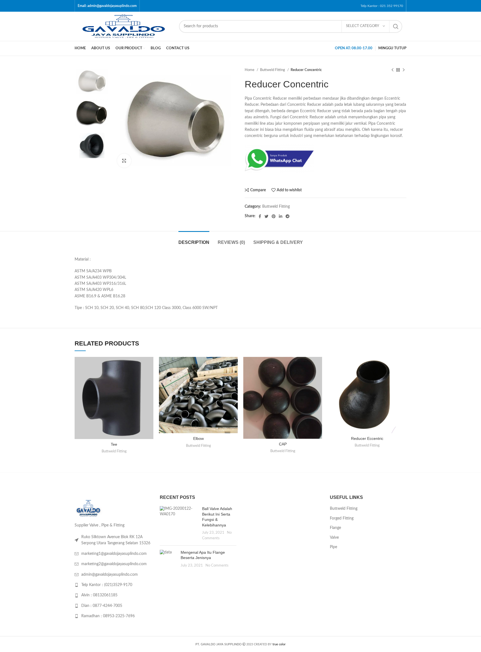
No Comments (217, 565)
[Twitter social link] (266, 216)
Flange (335, 528)
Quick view (149, 391)
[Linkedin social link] (280, 216)
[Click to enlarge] (124, 161)
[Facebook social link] (260, 216)
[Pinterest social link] (273, 216)
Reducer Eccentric (367, 438)
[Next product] (403, 70)
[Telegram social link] (287, 216)
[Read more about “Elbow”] (233, 378)
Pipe (333, 547)
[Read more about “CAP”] (318, 378)
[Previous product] (392, 70)
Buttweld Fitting (273, 70)
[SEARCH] (395, 26)
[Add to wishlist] (149, 366)
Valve (334, 538)
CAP (283, 444)
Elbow (198, 438)
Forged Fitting (342, 518)
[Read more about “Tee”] (149, 378)
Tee (114, 444)
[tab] (193, 239)
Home (250, 70)
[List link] (113, 540)
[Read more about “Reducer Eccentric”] (402, 378)
